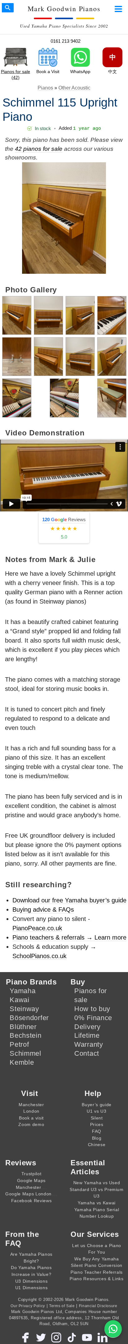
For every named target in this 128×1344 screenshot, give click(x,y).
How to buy (92, 1009)
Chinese (97, 1144)
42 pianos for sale (38, 149)
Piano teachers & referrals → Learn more (69, 937)
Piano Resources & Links (96, 1278)
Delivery (87, 1027)
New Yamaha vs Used (96, 1182)
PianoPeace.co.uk (37, 928)
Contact (86, 1053)
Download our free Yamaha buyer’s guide (69, 900)
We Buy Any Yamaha (96, 1258)
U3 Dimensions (31, 1281)
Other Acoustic (74, 87)
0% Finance (93, 1018)
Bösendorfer (29, 1018)
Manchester (31, 1104)
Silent (97, 1117)
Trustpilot (31, 1173)
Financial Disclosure (98, 1306)
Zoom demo (31, 1124)
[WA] (113, 1329)
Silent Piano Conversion (96, 1265)
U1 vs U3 (96, 1111)
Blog (97, 1138)
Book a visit (31, 1117)
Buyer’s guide (97, 1104)
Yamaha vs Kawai (97, 1202)
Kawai (20, 1000)
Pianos (45, 87)
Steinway (24, 1009)
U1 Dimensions (31, 1287)
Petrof (19, 1044)
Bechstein (25, 1035)
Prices (96, 1124)
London (31, 1111)
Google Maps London (28, 1193)
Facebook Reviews (31, 1200)
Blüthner (23, 1027)
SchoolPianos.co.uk (39, 956)
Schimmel (25, 1053)
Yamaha (22, 991)
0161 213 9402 (65, 41)
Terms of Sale (62, 1306)
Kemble (22, 1062)
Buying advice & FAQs (43, 909)
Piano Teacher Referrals (97, 1272)
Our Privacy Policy (28, 1306)
